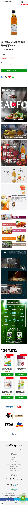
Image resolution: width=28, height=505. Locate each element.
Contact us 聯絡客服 (14, 470)
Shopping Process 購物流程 (14, 468)
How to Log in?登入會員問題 (14, 464)
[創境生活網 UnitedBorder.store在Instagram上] (10, 479)
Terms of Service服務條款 (19, 493)
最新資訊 (14, 457)
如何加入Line (14, 459)
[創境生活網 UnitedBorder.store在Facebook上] (6, 479)
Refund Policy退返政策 (7, 495)
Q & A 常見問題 (14, 466)
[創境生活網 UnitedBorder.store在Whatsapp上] (18, 479)
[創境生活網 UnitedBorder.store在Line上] (22, 479)
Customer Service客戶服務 (14, 497)
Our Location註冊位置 (7, 493)
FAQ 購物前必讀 (14, 462)
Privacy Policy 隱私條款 (19, 495)
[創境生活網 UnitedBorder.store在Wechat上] (14, 479)
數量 (2, 63)
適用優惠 (3, 54)
